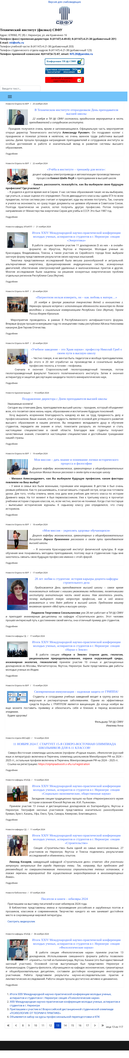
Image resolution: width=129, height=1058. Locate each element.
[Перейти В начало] (8, 1025)
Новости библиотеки (16, 892)
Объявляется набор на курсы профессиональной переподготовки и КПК (55, 1017)
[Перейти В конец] (102, 1025)
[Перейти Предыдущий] (16, 1025)
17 (87, 1025)
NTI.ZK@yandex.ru (81, 54)
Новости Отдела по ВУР (17, 103)
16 (80, 1025)
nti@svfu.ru (16, 42)
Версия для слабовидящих (64, 2)
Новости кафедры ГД (16, 636)
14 (65, 1025)
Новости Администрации (18, 392)
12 (50, 1025)
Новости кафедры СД (16, 829)
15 (72, 1025)
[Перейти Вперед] (94, 1025)
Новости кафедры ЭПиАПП (19, 226)
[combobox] (20, 89)
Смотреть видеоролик (21, 921)
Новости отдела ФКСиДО (18, 738)
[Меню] (10, 96)
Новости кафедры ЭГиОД (18, 779)
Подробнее (12, 153)
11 (43, 1025)
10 (35, 1025)
